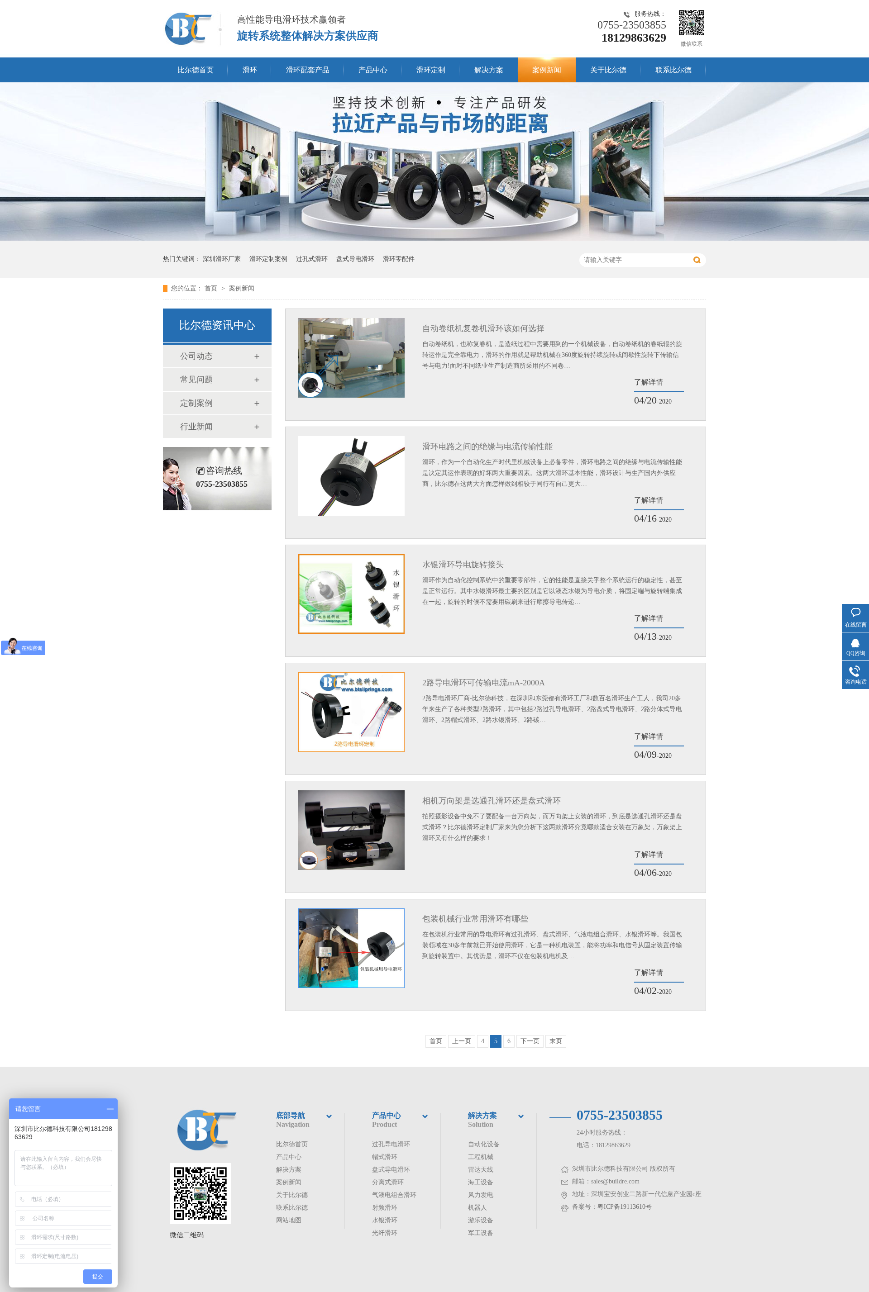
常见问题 (196, 379)
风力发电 (480, 1195)
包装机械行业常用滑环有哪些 (475, 918)
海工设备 (480, 1182)
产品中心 (372, 70)
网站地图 (288, 1220)
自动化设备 (484, 1144)
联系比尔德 (673, 70)
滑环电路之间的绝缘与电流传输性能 (487, 446)
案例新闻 (546, 70)
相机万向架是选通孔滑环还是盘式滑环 (491, 800)
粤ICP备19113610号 (624, 1206)
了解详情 (648, 382)
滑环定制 (430, 70)
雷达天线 (480, 1169)
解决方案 (488, 70)
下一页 (530, 1041)
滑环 (250, 70)
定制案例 (196, 403)
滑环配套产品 (307, 70)
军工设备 (480, 1233)
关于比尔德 (608, 70)
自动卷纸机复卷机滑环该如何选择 (483, 328)
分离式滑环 (388, 1182)
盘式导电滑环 (355, 259)
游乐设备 (480, 1220)
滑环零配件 (399, 259)
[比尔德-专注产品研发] (434, 238)
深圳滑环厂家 (222, 259)
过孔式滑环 (312, 259)
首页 (212, 288)
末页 (555, 1041)
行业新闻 (196, 426)
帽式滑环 (384, 1157)
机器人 (477, 1207)
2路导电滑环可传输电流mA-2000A (483, 682)
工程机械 (480, 1157)
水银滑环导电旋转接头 (463, 564)
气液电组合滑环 (394, 1195)
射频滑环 (384, 1207)
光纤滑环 (384, 1233)
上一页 (461, 1041)
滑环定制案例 (268, 259)
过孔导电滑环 (391, 1144)
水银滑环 (384, 1220)
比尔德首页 (195, 70)
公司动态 (196, 356)
